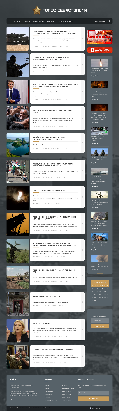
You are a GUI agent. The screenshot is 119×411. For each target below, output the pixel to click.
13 (105, 291)
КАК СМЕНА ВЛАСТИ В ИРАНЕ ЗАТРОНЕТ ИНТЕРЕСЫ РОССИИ (52, 112)
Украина (52, 363)
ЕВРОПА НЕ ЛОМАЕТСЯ (41, 323)
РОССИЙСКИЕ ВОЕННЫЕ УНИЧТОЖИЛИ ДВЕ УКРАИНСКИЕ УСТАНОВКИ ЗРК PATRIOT (54, 218)
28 (107, 298)
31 (97, 301)
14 (107, 291)
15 (92, 295)
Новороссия (53, 46)
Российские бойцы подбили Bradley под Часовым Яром (54, 271)
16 (95, 295)
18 (100, 295)
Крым (51, 203)
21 (107, 295)
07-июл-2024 (37, 46)
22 (92, 298)
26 (102, 298)
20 (105, 295)
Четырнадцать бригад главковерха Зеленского (53, 350)
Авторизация (101, 21)
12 (102, 291)
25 (100, 298)
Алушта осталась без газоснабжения (49, 190)
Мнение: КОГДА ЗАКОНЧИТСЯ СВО (46, 296)
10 (97, 291)
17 (97, 295)
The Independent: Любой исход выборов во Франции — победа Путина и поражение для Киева (55, 85)
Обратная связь (66, 400)
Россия (52, 177)
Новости (27, 21)
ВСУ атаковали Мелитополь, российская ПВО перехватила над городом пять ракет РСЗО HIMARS (54, 32)
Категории (51, 21)
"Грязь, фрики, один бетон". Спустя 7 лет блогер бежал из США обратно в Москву (53, 165)
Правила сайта (66, 391)
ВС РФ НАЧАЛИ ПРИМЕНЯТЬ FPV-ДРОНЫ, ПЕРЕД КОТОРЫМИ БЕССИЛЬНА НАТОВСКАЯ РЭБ (51, 59)
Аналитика (53, 71)
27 (105, 298)
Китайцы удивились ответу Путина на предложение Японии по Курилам (50, 138)
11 (100, 291)
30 (95, 301)
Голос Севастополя (34, 407)
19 (102, 295)
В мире (52, 99)
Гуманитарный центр (66, 21)
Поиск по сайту (66, 394)
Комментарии (66, 397)
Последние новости (68, 388)
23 (95, 298)
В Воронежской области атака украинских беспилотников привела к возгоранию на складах (55, 244)
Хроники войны (38, 21)
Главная (17, 21)
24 (97, 298)
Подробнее (94, 76)
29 (92, 301)
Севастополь (49, 391)
